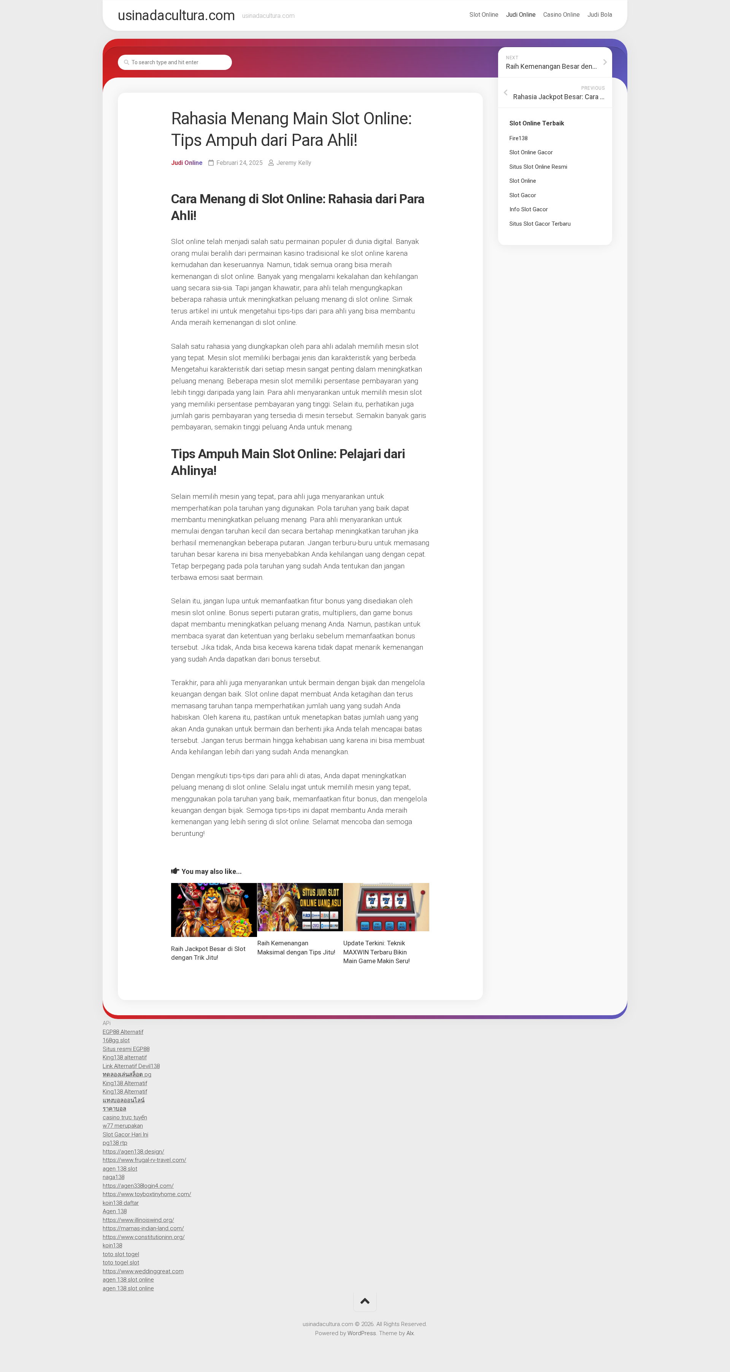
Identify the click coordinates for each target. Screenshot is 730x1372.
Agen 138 (115, 1211)
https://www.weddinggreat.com (143, 1271)
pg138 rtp (115, 1142)
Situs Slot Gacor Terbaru (540, 223)
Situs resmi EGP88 (126, 1049)
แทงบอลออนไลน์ (123, 1100)
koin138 (112, 1245)
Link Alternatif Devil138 (131, 1066)
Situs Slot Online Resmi (538, 166)
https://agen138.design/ (133, 1151)
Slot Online (484, 14)
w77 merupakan (123, 1125)
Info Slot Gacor (528, 209)
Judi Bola (599, 14)
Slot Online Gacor (531, 152)
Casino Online (561, 14)
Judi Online (521, 14)
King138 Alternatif (125, 1083)
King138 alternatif (125, 1057)
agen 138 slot (120, 1168)
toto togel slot (121, 1262)
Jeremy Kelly (293, 162)
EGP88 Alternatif (123, 1032)
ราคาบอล (114, 1108)
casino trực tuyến (125, 1117)
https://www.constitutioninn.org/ (144, 1237)
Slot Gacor (522, 195)
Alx (410, 1333)
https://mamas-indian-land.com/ (143, 1228)
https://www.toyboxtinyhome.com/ (147, 1194)
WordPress (362, 1333)
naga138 (113, 1177)
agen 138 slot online (128, 1279)
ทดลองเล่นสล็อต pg (127, 1074)
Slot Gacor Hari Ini (125, 1134)
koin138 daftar (121, 1203)
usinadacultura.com (176, 16)
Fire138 (518, 138)
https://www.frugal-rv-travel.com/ (144, 1160)
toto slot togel (121, 1254)
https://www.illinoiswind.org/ (138, 1220)
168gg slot (116, 1040)
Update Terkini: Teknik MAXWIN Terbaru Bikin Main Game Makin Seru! (376, 952)
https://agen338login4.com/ (138, 1185)
